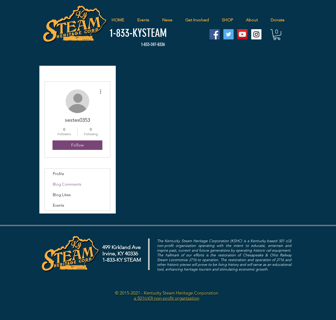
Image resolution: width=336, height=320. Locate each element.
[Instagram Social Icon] (256, 34)
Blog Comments (67, 184)
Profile (58, 173)
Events (58, 205)
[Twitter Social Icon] (228, 34)
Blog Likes (62, 194)
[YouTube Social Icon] (242, 34)
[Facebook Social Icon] (214, 34)
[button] (276, 34)
